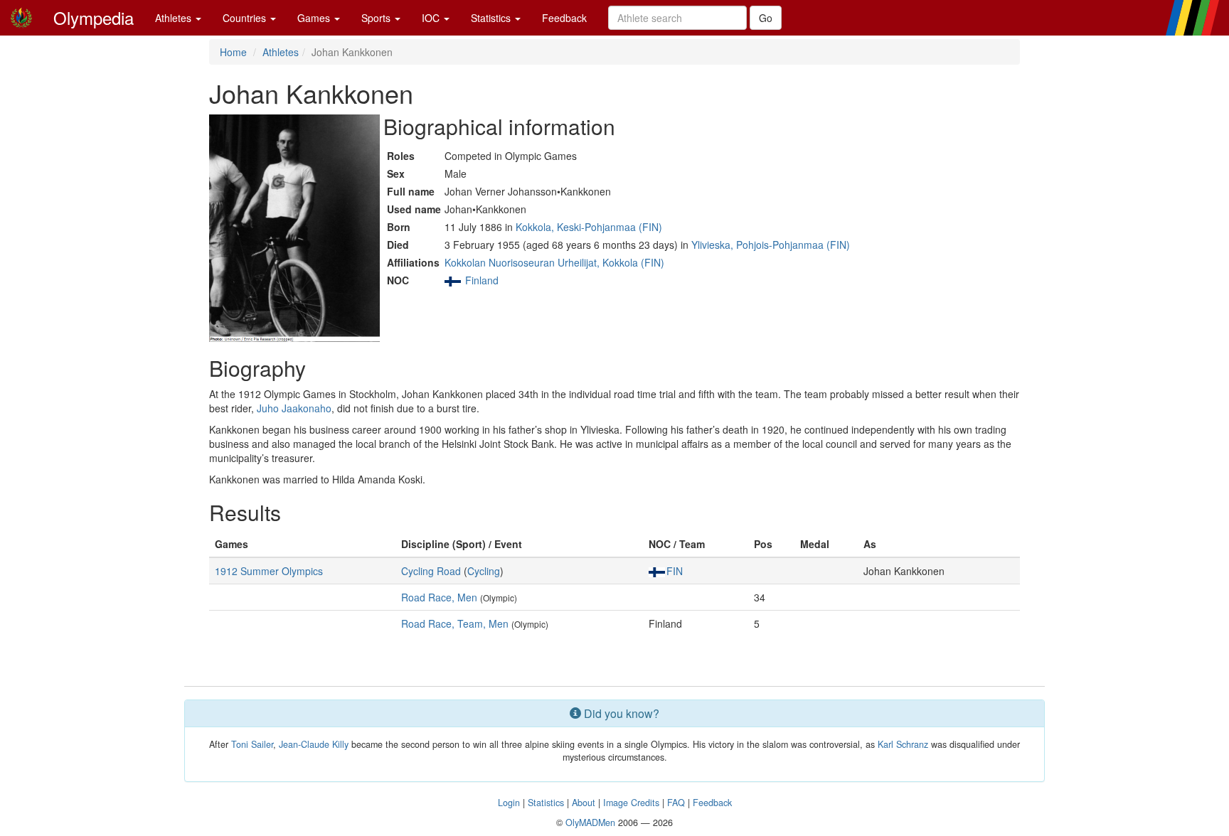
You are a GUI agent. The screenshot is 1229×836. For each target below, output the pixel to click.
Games (315, 18)
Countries (246, 18)
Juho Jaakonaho (294, 408)
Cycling (483, 571)
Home (233, 52)
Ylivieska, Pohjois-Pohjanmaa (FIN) (770, 244)
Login (509, 802)
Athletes (174, 18)
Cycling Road (431, 571)
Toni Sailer (252, 744)
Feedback (564, 18)
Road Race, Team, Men (455, 623)
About (583, 802)
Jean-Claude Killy (314, 744)
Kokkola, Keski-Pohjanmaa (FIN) (589, 227)
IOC (432, 18)
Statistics (492, 18)
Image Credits (631, 802)
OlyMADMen (590, 822)
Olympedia (93, 17)
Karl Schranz (903, 744)
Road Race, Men (439, 597)
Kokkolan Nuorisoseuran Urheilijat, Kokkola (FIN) (554, 262)
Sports (377, 18)
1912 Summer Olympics (269, 571)
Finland (482, 280)
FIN (674, 571)
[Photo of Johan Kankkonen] (294, 228)
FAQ (676, 802)
